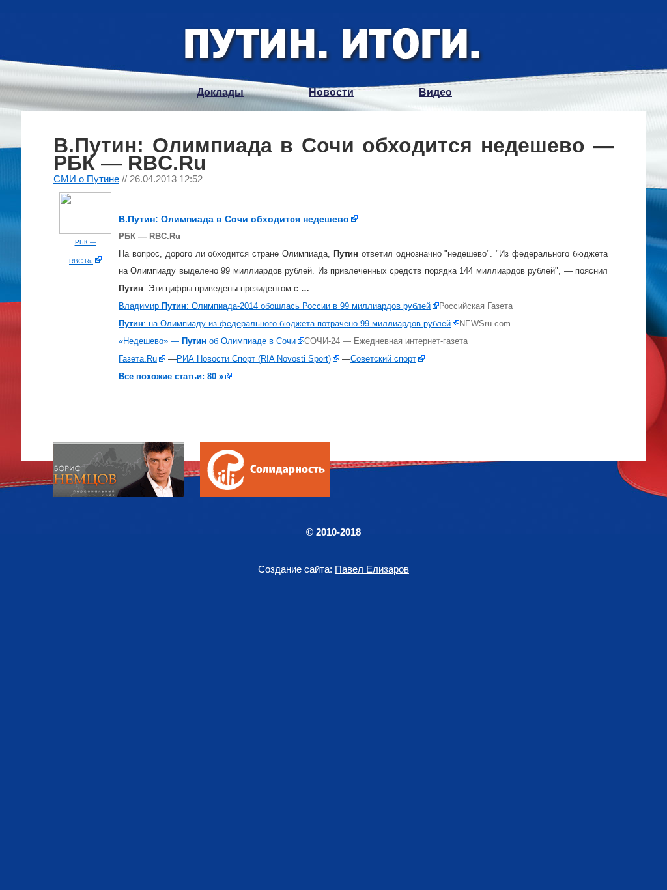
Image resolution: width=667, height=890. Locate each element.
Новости (331, 92)
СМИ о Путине (86, 178)
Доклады (220, 92)
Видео (435, 92)
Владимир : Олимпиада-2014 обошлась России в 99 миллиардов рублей (275, 306)
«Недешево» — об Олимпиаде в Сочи (207, 341)
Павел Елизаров (372, 569)
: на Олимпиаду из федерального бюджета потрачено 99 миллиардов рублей (285, 323)
